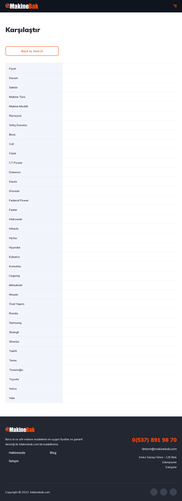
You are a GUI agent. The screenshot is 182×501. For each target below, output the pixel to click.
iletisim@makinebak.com (159, 449)
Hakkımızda (17, 452)
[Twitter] (163, 492)
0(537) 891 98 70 (154, 440)
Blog (53, 452)
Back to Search (32, 51)
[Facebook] (154, 492)
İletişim (14, 461)
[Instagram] (173, 492)
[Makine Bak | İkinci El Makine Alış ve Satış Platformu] (21, 6)
